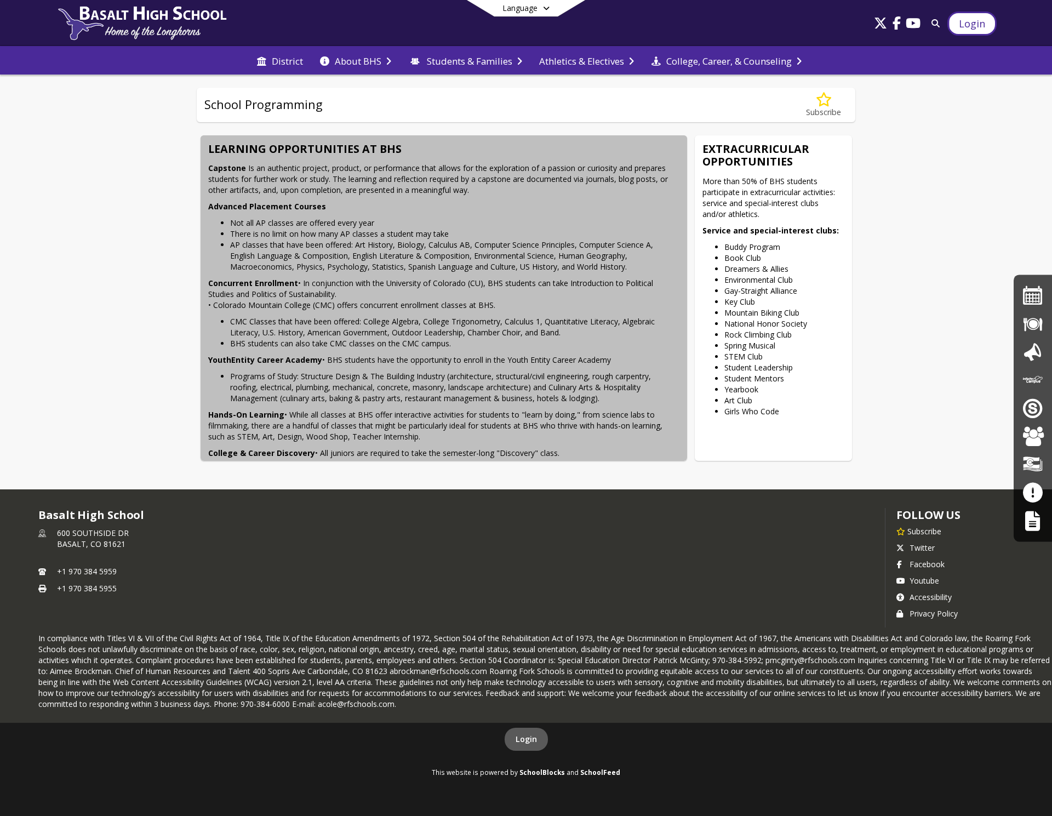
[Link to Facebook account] (897, 25)
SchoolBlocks (542, 772)
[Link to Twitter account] (880, 25)
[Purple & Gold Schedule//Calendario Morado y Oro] (1033, 295)
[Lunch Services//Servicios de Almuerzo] (1033, 323)
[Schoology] (1033, 408)
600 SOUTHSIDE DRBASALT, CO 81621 (93, 538)
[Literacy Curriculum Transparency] (1033, 464)
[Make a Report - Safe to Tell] (1032, 492)
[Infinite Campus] (1033, 379)
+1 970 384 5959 (87, 571)
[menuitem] (279, 60)
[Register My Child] (1032, 520)
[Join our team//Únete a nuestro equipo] (1033, 436)
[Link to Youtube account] (913, 25)
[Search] (933, 23)
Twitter (922, 548)
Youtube (924, 580)
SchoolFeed (600, 772)
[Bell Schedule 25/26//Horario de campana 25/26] (1033, 351)
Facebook (927, 564)
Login (526, 739)
